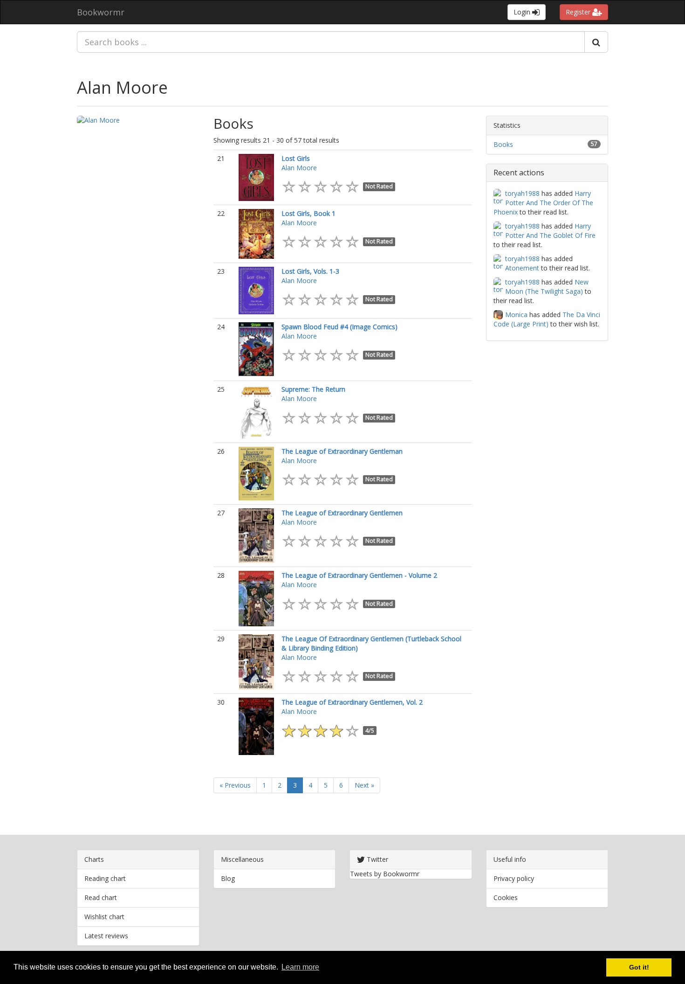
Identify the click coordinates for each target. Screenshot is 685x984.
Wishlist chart (104, 916)
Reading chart (105, 878)
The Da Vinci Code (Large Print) (546, 319)
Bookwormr (100, 12)
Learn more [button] (300, 967)
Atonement (522, 267)
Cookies (505, 897)
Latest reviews (106, 935)
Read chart (100, 897)
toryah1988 (522, 193)
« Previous (235, 785)
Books (503, 144)
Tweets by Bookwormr (384, 873)
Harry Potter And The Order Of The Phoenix (543, 202)
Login (523, 11)
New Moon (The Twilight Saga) (547, 286)
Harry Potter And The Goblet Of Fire (550, 231)
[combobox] (331, 42)
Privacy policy (513, 878)
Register (579, 11)
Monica (516, 314)
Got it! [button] (639, 967)
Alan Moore (122, 87)
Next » (364, 785)
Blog (228, 878)
